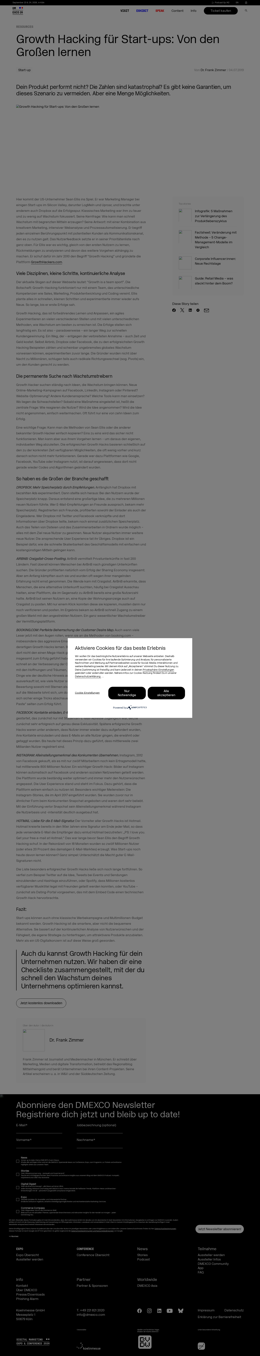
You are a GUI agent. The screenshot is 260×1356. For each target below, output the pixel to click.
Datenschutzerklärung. (88, 676)
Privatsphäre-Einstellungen (158, 669)
